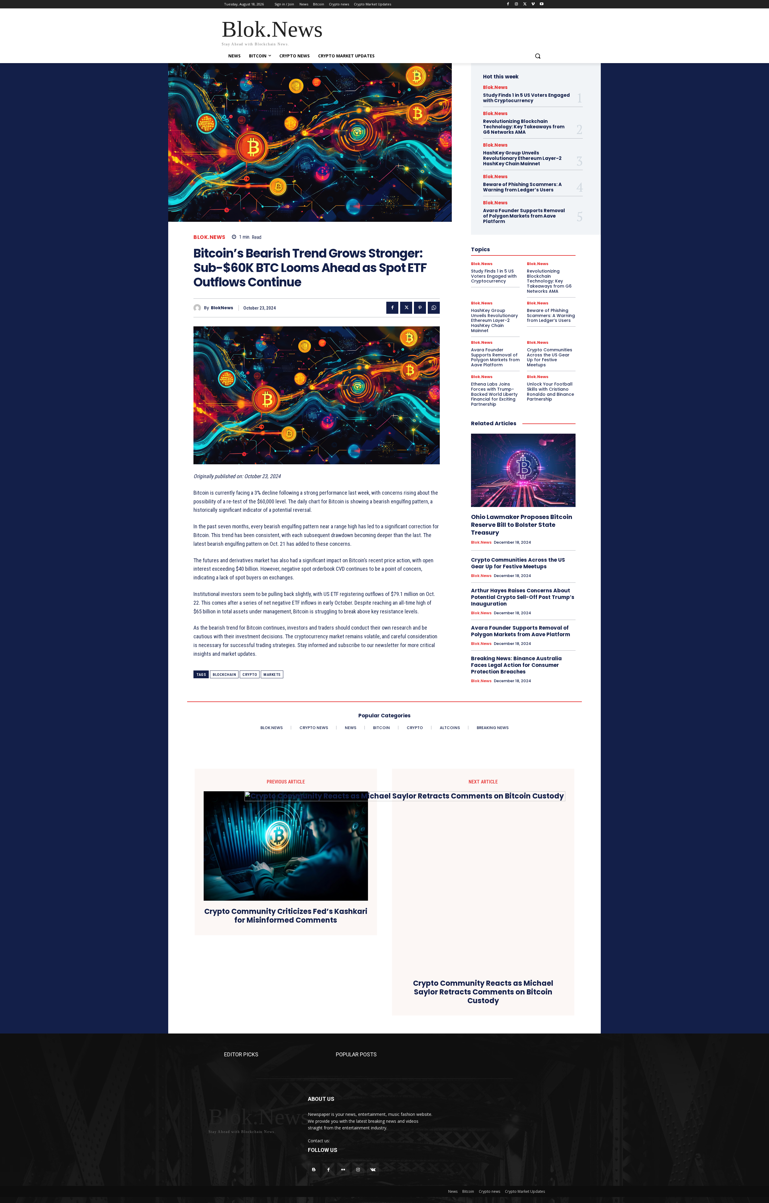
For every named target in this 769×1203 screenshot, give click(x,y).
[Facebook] (508, 4)
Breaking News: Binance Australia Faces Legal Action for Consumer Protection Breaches (516, 665)
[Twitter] (524, 4)
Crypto (249, 674)
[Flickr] (343, 1169)
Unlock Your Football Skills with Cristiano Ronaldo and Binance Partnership (550, 391)
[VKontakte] (373, 1169)
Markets (272, 674)
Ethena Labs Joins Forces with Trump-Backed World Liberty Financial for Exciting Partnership (494, 394)
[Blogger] (314, 1169)
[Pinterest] (420, 308)
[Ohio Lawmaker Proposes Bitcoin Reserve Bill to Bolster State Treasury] (523, 470)
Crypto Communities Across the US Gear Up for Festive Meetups (549, 357)
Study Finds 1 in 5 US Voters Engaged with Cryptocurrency (526, 98)
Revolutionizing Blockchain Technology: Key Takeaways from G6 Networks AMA (523, 126)
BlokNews (222, 307)
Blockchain (224, 674)
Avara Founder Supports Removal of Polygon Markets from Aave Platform (524, 215)
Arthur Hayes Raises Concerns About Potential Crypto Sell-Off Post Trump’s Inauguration (522, 597)
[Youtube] (541, 4)
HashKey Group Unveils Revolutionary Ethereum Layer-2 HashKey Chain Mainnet (522, 158)
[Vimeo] (533, 4)
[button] (537, 56)
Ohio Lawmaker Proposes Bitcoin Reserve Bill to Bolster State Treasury (521, 525)
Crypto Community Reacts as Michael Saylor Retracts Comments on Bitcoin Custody (483, 992)
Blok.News (209, 237)
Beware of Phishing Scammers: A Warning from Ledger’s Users (522, 187)
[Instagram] (516, 4)
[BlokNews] (198, 308)
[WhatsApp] (434, 308)
